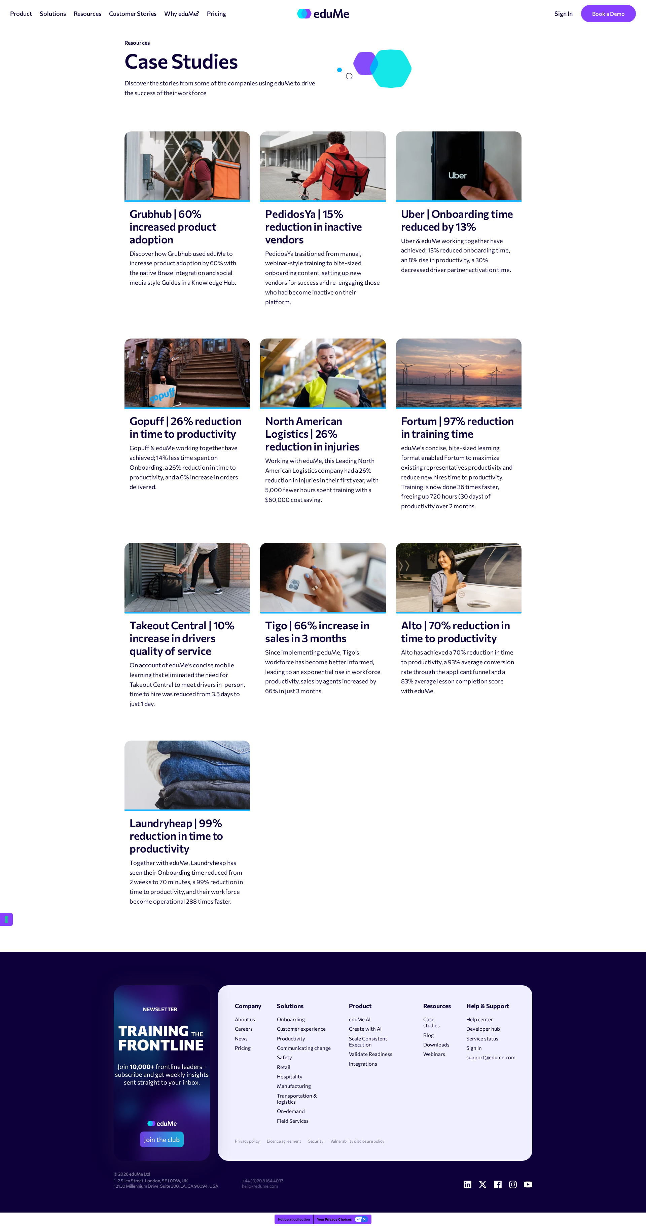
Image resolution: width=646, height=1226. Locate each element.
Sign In (563, 13)
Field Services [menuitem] (293, 1121)
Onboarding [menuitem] (291, 1019)
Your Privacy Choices (334, 1219)
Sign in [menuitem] (474, 1048)
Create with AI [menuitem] (365, 1029)
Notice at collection (294, 1219)
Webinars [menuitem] (434, 1054)
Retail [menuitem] (283, 1067)
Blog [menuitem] (428, 1035)
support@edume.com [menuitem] (490, 1057)
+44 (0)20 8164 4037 (262, 1180)
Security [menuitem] (315, 1141)
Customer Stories (132, 13)
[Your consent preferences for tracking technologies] (6, 919)
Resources (87, 13)
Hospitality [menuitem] (289, 1076)
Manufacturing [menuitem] (294, 1086)
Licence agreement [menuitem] (284, 1141)
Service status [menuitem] (482, 1038)
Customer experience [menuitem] (301, 1029)
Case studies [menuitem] (431, 1022)
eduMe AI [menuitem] (359, 1019)
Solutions (53, 13)
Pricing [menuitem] (243, 1048)
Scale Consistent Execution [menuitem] (368, 1041)
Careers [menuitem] (244, 1029)
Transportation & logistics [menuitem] (297, 1099)
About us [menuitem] (245, 1019)
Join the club (162, 1139)
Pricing (216, 13)
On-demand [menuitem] (291, 1111)
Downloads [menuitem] (436, 1044)
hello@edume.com (260, 1186)
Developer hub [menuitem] (483, 1029)
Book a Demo (608, 13)
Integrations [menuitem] (363, 1064)
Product (21, 13)
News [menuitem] (241, 1038)
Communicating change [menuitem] (304, 1048)
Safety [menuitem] (284, 1057)
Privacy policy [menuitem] (247, 1141)
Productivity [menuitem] (291, 1038)
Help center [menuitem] (479, 1019)
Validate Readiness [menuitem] (370, 1054)
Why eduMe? (181, 13)
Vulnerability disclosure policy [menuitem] (357, 1141)
